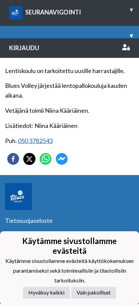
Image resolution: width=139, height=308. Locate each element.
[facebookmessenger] (62, 159)
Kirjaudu (24, 48)
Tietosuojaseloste (29, 220)
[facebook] (13, 159)
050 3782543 (35, 140)
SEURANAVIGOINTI (79, 11)
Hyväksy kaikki (46, 292)
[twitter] (29, 159)
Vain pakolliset (94, 292)
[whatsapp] (45, 159)
